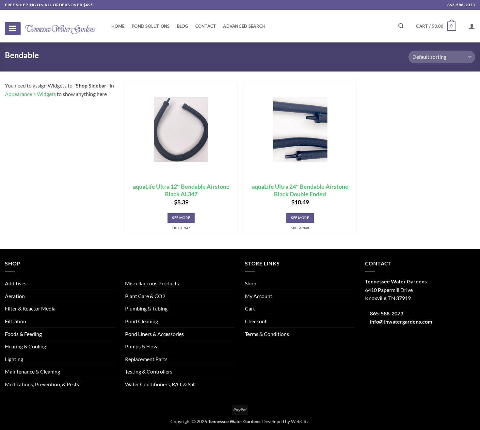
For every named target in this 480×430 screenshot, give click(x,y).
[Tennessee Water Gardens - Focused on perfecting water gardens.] (60, 25)
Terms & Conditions (267, 334)
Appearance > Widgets (30, 94)
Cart (250, 308)
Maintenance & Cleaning (32, 371)
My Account (258, 296)
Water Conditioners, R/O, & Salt (160, 384)
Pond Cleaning (141, 321)
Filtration (15, 321)
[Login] (472, 26)
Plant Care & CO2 (145, 296)
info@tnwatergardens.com (401, 321)
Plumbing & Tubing (146, 308)
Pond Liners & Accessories (154, 334)
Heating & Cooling (25, 346)
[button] (436, 26)
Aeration (15, 296)
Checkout (256, 321)
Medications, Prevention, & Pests (42, 384)
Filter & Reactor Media (30, 308)
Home (117, 26)
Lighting (14, 359)
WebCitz (300, 421)
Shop (250, 283)
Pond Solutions (151, 26)
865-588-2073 (460, 4)
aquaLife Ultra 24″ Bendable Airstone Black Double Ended (300, 190)
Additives (15, 283)
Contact (205, 26)
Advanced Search (244, 26)
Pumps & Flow (141, 346)
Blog (182, 26)
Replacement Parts (146, 359)
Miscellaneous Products (152, 283)
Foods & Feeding (23, 334)
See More (181, 217)
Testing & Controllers (148, 371)
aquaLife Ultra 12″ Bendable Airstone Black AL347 (181, 190)
